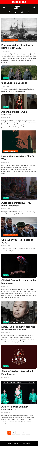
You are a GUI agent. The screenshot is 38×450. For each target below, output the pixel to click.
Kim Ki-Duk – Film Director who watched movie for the (18, 328)
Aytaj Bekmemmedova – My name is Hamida (16, 204)
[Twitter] (16, 12)
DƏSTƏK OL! (19, 2)
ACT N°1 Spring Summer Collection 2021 (14, 408)
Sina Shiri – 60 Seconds (14, 83)
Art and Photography (10, 40)
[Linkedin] (28, 12)
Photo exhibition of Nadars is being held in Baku (17, 46)
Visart (6, 78)
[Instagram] (22, 12)
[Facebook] (9, 12)
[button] (3, 7)
